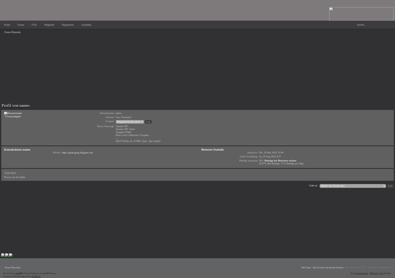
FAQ (34, 24)
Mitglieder (49, 24)
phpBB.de (36, 276)
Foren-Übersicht (13, 32)
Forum (20, 24)
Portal (7, 24)
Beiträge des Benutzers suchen (280, 160)
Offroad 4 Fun (377, 273)
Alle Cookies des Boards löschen (328, 267)
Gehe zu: (313, 185)
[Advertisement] (124, 64)
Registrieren (68, 24)
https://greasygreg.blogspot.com (77, 152)
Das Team (306, 267)
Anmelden (86, 24)
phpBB (18, 273)
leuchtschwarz (361, 273)
